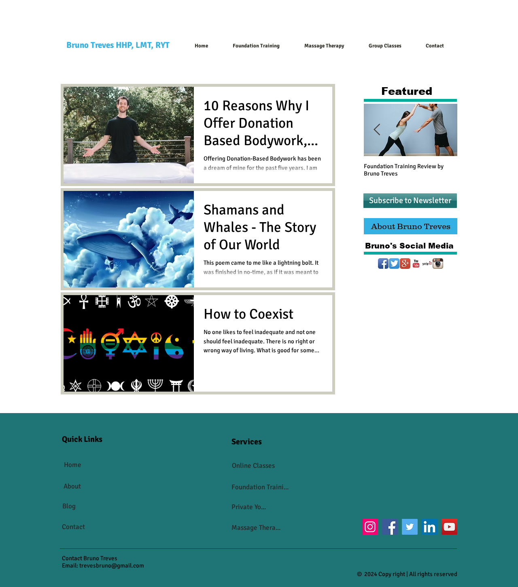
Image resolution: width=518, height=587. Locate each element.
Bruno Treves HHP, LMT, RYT (118, 45)
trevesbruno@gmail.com (111, 565)
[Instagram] (370, 527)
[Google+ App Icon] (405, 263)
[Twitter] (410, 527)
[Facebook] (390, 527)
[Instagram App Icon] (438, 263)
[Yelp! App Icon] (427, 263)
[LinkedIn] (429, 527)
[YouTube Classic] (416, 263)
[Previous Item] (376, 130)
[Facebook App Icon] (383, 263)
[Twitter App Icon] (394, 263)
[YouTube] (449, 527)
